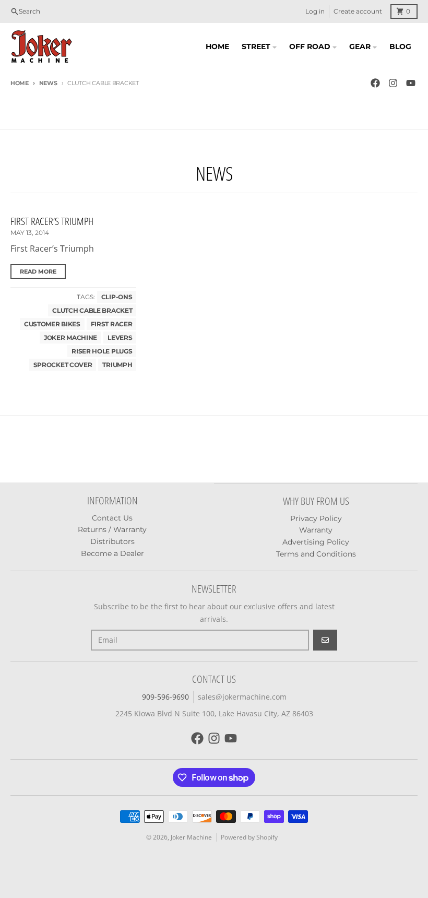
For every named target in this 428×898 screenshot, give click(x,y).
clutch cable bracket (92, 310)
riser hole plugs (102, 351)
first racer (112, 324)
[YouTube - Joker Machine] (411, 83)
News (48, 83)
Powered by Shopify (249, 837)
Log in (315, 11)
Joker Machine (70, 337)
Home (19, 83)
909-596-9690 (165, 697)
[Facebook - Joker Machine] (375, 83)
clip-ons (117, 297)
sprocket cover (62, 365)
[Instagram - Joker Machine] (393, 83)
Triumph (117, 365)
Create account (358, 11)
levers (120, 337)
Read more (38, 271)
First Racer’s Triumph (51, 221)
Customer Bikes (52, 324)
